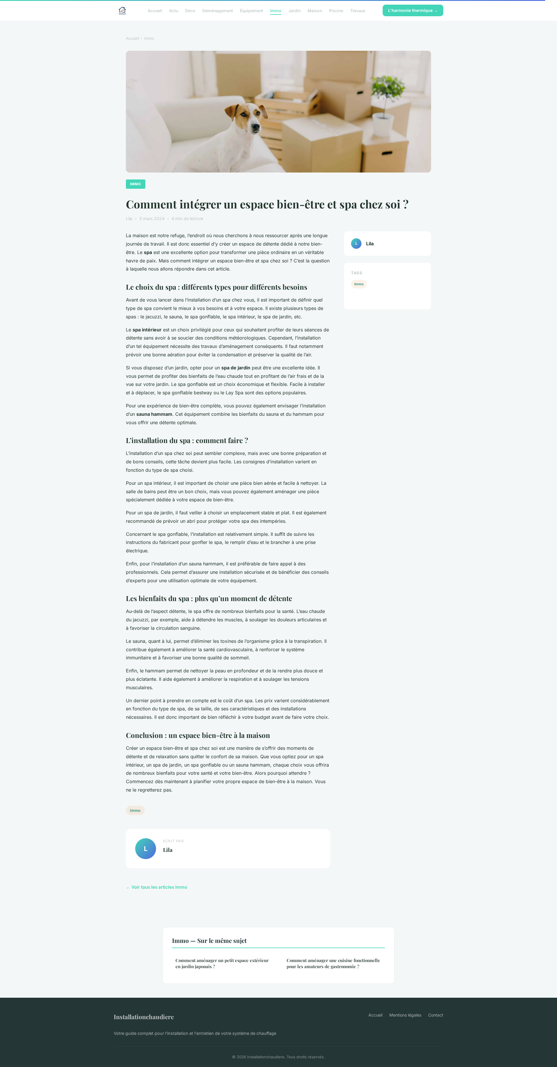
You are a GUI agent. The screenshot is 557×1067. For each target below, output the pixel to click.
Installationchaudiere (144, 1016)
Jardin (294, 10)
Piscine (336, 10)
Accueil (155, 10)
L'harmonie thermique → (413, 10)
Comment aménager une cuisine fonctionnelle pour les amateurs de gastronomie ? (333, 963)
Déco (190, 10)
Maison (315, 10)
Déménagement (217, 10)
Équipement (251, 10)
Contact (435, 1014)
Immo (275, 10)
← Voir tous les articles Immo (156, 887)
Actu (173, 10)
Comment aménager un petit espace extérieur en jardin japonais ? (222, 963)
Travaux (358, 10)
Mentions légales (405, 1014)
